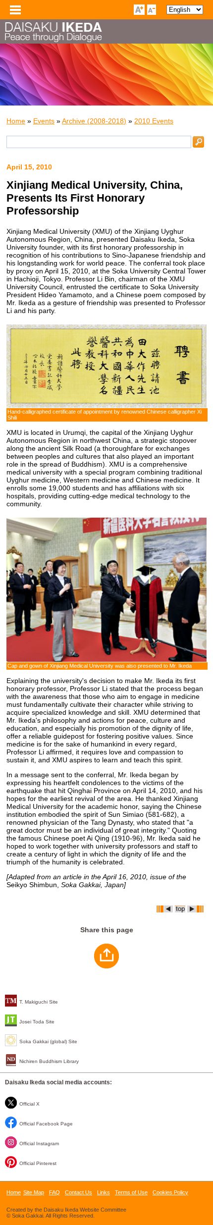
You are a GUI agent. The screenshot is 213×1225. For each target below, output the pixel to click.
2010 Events (153, 121)
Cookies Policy (170, 1192)
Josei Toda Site (36, 1021)
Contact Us (78, 1192)
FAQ (54, 1192)
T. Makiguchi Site (38, 1002)
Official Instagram (39, 1143)
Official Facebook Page (46, 1123)
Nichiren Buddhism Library (49, 1061)
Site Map (33, 1192)
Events (43, 121)
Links (103, 1192)
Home (15, 121)
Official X (29, 1104)
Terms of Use (131, 1192)
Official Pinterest (37, 1163)
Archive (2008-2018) (94, 121)
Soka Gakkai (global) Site (48, 1041)
